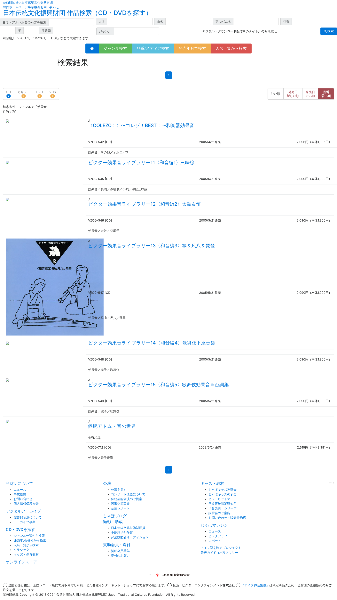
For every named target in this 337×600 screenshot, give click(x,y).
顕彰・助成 (113, 521)
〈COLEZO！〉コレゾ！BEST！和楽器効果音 (141, 125)
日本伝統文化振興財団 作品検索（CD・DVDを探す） (77, 13)
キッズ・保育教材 (26, 554)
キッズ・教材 (212, 483)
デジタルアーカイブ (23, 511)
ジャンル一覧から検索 (29, 536)
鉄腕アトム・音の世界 (112, 426)
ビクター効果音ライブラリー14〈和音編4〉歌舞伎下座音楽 (151, 343)
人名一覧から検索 (231, 48)
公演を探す (119, 489)
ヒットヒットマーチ (222, 499)
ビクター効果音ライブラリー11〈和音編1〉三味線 (141, 162)
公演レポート (120, 508)
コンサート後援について (128, 494)
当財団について (19, 483)
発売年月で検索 (192, 48)
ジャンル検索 (115, 48)
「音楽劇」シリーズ (222, 508)
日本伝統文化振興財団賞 (128, 528)
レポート (214, 541)
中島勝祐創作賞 (122, 532)
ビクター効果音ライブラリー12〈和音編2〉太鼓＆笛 (144, 204)
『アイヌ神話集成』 (255, 585)
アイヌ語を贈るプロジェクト (221, 548)
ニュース (20, 489)
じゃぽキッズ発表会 (222, 494)
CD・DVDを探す (20, 529)
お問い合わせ (49, 7)
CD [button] (8, 93)
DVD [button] (39, 93)
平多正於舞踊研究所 (222, 504)
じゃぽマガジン (214, 525)
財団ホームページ (15, 7)
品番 (326, 94)
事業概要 (34, 7)
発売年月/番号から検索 (30, 540)
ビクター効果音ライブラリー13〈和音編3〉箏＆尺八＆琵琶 (151, 245)
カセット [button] (23, 93)
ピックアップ (217, 536)
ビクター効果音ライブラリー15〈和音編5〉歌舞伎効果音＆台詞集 (158, 384)
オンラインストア (21, 562)
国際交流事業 (120, 504)
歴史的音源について (28, 517)
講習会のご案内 (219, 513)
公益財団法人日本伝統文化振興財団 (28, 2)
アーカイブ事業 (24, 522)
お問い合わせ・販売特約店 (227, 518)
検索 (330, 31)
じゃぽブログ (115, 516)
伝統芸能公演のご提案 (126, 499)
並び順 (275, 93)
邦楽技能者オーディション (129, 537)
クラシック (21, 550)
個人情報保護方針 (26, 504)
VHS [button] (52, 93)
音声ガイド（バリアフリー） (221, 553)
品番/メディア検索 (153, 48)
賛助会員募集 (120, 551)
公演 (107, 483)
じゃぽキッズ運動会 (222, 489)
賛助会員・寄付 (116, 544)
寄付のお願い (120, 555)
